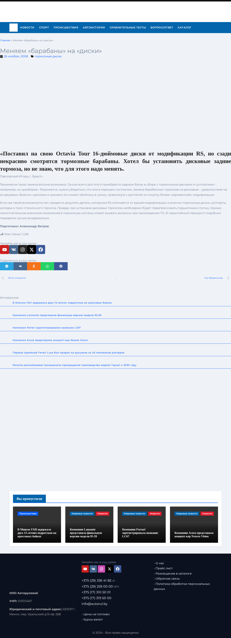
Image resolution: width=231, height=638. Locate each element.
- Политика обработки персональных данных (182, 586)
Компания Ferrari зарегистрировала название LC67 (140, 533)
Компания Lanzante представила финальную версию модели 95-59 (86, 533)
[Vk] (13, 249)
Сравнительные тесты (128, 27)
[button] (7, 266)
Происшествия (66, 27)
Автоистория (94, 27)
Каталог (184, 27)
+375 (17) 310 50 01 (96, 592)
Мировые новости (82, 513)
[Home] (13, 28)
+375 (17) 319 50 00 (96, 598)
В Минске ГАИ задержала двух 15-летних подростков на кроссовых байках (37, 533)
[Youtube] (4, 249)
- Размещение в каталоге (173, 573)
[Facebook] (40, 249)
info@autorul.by (95, 604)
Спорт (44, 27)
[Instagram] (22, 249)
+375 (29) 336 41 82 (98, 580)
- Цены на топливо (96, 614)
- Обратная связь (167, 578)
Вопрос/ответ (162, 27)
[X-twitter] (31, 249)
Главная (5, 40)
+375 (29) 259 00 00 (100, 586)
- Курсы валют (92, 619)
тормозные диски (48, 56)
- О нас (159, 563)
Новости (27, 27)
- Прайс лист (163, 568)
